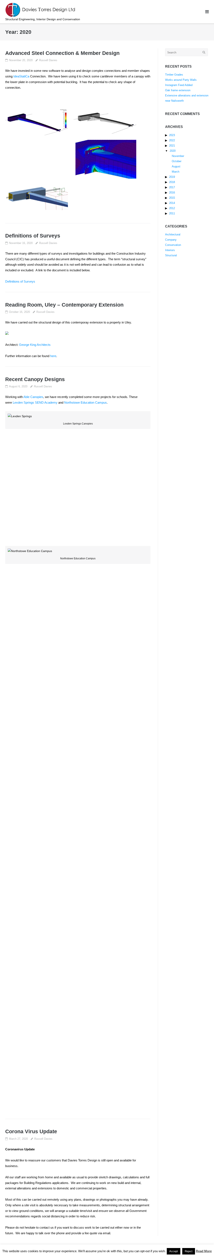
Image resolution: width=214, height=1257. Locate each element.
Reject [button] (188, 1251)
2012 (172, 208)
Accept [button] (173, 1251)
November (178, 156)
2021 (172, 145)
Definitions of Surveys (32, 236)
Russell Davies (48, 60)
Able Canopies (33, 397)
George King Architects (35, 344)
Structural (171, 255)
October (176, 161)
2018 (172, 182)
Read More (204, 1251)
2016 (172, 192)
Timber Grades (174, 74)
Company (171, 239)
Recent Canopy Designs (35, 379)
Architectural (172, 234)
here (53, 356)
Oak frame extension (177, 90)
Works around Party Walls (181, 79)
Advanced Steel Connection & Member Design (62, 53)
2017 (172, 187)
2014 (172, 203)
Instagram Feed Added (178, 85)
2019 (172, 176)
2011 (172, 213)
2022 (172, 140)
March (175, 171)
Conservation (173, 244)
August (176, 166)
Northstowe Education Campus (85, 402)
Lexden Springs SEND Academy (35, 402)
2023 (172, 135)
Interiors (170, 250)
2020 (173, 150)
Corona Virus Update (31, 1131)
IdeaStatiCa (21, 76)
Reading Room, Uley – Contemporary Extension (64, 305)
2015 (172, 197)
